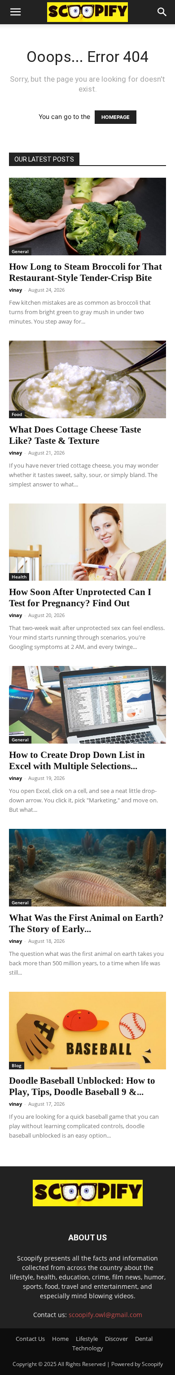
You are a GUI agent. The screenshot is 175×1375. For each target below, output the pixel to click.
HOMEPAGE (115, 117)
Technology (87, 1348)
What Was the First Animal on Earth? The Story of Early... (86, 923)
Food (17, 414)
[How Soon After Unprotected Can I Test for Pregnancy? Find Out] (87, 542)
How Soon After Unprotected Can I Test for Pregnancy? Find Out (80, 598)
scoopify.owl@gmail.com (105, 1314)
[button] (15, 12)
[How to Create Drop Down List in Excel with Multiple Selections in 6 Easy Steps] (87, 705)
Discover (116, 1339)
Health (19, 577)
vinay (15, 289)
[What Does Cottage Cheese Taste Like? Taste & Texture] (87, 379)
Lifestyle (87, 1339)
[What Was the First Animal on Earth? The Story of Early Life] (87, 867)
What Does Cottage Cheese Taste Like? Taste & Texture (75, 435)
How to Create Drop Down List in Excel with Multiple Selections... (77, 760)
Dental (144, 1339)
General (20, 251)
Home (60, 1339)
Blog (17, 1065)
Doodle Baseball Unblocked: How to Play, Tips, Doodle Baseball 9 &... (82, 1086)
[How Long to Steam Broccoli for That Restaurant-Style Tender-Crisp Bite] (87, 216)
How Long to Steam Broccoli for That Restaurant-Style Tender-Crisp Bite (85, 272)
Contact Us (30, 1339)
